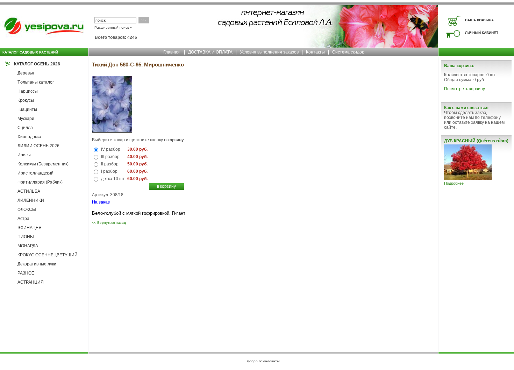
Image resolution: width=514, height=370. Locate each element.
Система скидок (348, 52)
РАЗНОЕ (25, 273)
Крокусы (25, 100)
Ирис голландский (35, 173)
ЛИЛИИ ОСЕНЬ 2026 (38, 145)
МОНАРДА (27, 245)
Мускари (25, 118)
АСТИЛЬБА (28, 191)
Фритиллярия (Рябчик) (40, 182)
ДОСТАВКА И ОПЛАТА (210, 52)
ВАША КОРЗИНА (479, 20)
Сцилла (25, 127)
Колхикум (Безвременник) (43, 164)
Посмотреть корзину (464, 88)
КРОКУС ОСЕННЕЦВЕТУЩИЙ (47, 254)
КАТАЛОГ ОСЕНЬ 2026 (37, 64)
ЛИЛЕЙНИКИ (30, 200)
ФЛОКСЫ (26, 209)
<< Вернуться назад (109, 223)
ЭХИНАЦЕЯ (29, 227)
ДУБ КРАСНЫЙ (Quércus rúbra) (476, 140)
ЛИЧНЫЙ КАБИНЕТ (481, 33)
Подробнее (454, 183)
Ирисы (24, 154)
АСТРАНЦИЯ (30, 282)
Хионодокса (29, 136)
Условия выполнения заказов (269, 52)
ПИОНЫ (25, 236)
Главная (171, 52)
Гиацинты (27, 109)
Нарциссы (27, 91)
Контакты (315, 52)
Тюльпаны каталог (35, 82)
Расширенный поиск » (113, 27)
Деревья (25, 73)
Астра (23, 218)
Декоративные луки (36, 264)
